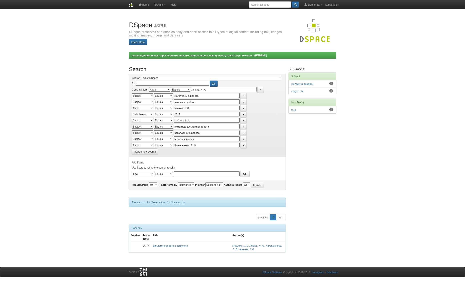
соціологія (297, 91)
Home (145, 4)
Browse (159, 4)
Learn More (138, 42)
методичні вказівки (302, 83)
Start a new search (145, 151)
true (293, 110)
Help (173, 4)
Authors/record (233, 184)
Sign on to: (314, 4)
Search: (136, 78)
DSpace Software (272, 272)
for (133, 83)
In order (200, 184)
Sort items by (169, 184)
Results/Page (140, 184)
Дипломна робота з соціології (170, 245)
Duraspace (318, 272)
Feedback (332, 272)
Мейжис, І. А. (240, 245)
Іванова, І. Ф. (247, 249)
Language (331, 4)
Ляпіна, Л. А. (256, 245)
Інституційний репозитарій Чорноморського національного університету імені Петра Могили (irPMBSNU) (199, 55)
